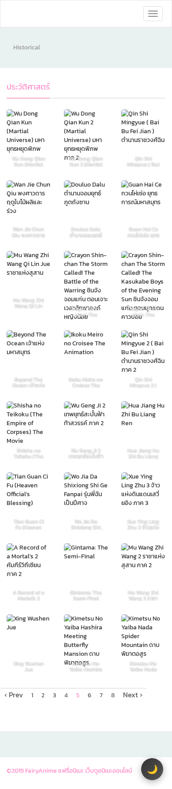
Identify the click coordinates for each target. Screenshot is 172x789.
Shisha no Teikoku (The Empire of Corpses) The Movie (28, 453)
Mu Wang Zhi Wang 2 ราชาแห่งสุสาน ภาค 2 (143, 595)
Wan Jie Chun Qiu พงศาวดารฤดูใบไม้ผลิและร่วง (28, 232)
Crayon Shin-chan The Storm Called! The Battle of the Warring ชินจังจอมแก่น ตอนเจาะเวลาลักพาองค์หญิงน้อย (86, 311)
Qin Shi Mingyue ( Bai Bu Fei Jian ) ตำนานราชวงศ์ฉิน (143, 161)
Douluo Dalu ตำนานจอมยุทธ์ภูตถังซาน (86, 232)
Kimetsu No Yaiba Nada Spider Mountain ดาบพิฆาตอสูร (143, 666)
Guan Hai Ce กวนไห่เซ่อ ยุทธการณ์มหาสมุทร (143, 232)
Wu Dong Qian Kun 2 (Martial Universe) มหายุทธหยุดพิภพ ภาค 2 (86, 161)
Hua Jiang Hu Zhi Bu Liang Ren (143, 453)
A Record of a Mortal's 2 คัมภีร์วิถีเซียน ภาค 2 (29, 595)
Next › (132, 694)
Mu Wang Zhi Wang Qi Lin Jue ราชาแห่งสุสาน (28, 303)
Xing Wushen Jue (28, 666)
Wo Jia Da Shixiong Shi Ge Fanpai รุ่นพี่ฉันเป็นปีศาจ (86, 524)
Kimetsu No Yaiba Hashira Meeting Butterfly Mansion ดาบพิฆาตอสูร (85, 666)
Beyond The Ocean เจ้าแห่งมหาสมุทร (28, 382)
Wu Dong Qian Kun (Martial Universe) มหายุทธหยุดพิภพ (28, 161)
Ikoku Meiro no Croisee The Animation (86, 382)
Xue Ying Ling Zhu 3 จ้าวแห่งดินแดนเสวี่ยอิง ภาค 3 (143, 524)
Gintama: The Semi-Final (85, 595)
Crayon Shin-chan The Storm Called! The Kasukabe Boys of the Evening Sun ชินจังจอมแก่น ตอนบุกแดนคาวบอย (143, 311)
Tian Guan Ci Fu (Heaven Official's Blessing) (29, 524)
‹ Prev (13, 694)
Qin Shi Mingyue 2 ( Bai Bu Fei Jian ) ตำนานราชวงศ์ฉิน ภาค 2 (143, 382)
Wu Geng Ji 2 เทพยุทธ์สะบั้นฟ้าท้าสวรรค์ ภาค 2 (85, 453)
